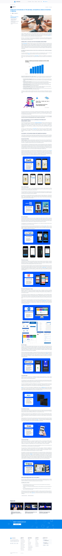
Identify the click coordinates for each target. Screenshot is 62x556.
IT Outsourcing (22, 539)
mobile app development (38, 122)
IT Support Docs (30, 548)
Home (10, 4)
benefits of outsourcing (24, 495)
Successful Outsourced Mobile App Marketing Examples (15, 21)
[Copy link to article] (17, 13)
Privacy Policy (36, 543)
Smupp (37, 419)
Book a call (17, 524)
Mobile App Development (30, 495)
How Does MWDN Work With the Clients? (14, 23)
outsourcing (49, 35)
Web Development (23, 544)
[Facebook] (14, 543)
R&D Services (22, 548)
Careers (39, 1)
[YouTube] (17, 543)
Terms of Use (36, 544)
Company (36, 1)
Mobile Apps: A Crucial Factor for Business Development (14, 17)
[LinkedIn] (11, 543)
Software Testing (23, 547)
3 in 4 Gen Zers (25, 43)
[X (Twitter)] (16, 543)
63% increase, (36, 55)
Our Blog (29, 539)
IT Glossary (29, 544)
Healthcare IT (22, 543)
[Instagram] (12, 543)
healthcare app (44, 387)
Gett (51, 150)
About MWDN (36, 539)
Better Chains (44, 267)
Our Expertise (29, 1)
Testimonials (29, 543)
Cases (33, 1)
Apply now (33, 492)
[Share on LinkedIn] (12, 13)
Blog (41, 1)
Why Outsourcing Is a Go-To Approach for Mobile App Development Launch (14, 19)
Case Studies (29, 542)
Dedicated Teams (23, 542)
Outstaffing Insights (30, 547)
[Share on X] (14, 13)
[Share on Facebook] (16, 13)
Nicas (22, 387)
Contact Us (36, 542)
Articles (14, 4)
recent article (35, 128)
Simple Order (44, 300)
